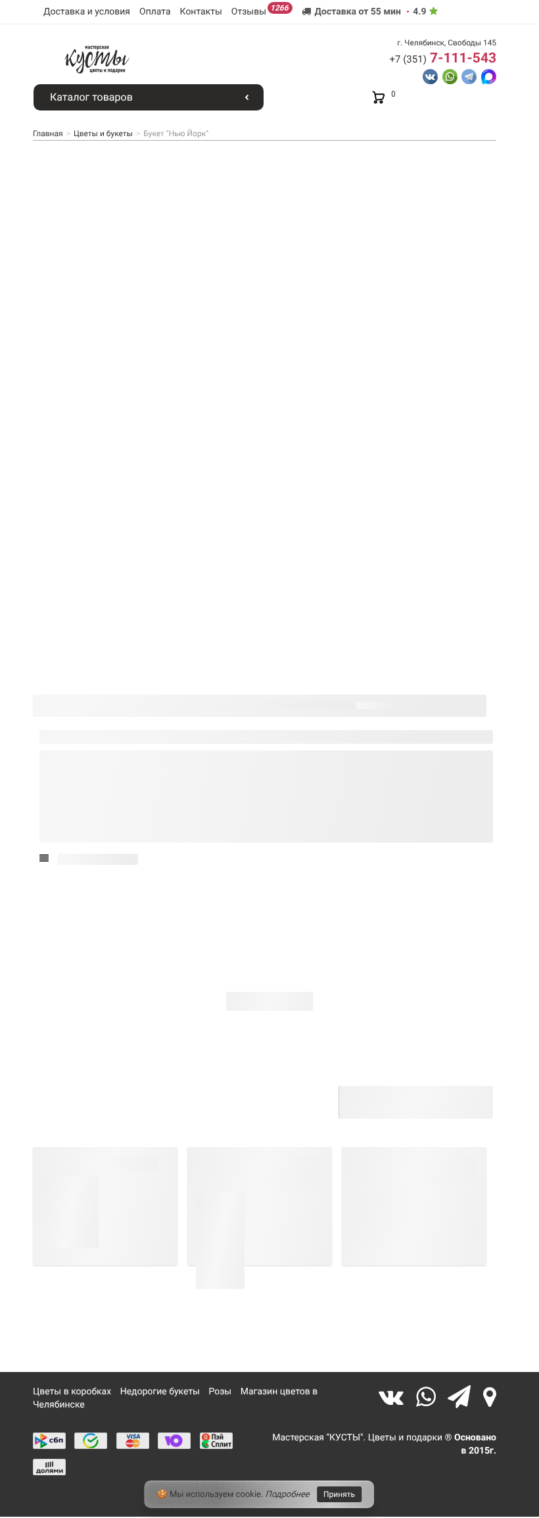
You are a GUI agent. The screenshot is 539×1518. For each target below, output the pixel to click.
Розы (219, 1391)
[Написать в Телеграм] (469, 76)
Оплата (155, 12)
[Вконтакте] (394, 1397)
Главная (48, 133)
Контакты (201, 12)
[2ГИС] (489, 1397)
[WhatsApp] (429, 1397)
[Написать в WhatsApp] (449, 76)
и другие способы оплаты (281, 1112)
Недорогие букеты (160, 1391)
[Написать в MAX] (488, 76)
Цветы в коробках (72, 1391)
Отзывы (260, 10)
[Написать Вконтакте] (430, 76)
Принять (339, 1494)
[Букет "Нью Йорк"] (78, 660)
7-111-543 (443, 58)
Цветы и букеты (103, 133)
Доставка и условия (86, 12)
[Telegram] (462, 1397)
